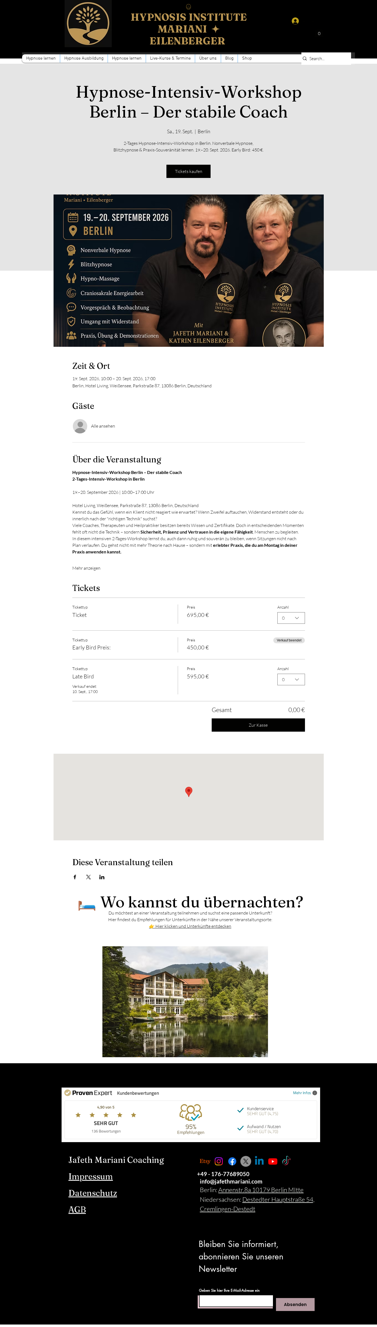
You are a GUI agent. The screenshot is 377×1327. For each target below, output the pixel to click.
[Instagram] (218, 1161)
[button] (127, 58)
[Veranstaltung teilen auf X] (88, 877)
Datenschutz (92, 1193)
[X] (245, 1161)
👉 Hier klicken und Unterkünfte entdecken (190, 926)
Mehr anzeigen (86, 568)
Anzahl (283, 607)
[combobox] (291, 618)
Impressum (90, 1176)
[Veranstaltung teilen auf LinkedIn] (102, 877)
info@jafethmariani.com (231, 1181)
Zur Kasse (258, 725)
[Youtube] (272, 1161)
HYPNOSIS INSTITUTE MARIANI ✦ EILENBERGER (189, 29)
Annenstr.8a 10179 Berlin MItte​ (261, 1189)
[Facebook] (232, 1161)
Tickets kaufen (188, 171)
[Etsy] (205, 1161)
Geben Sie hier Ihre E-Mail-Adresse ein (229, 1290)
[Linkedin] (259, 1161)
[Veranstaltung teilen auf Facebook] (75, 877)
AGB (77, 1210)
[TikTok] (286, 1161)
